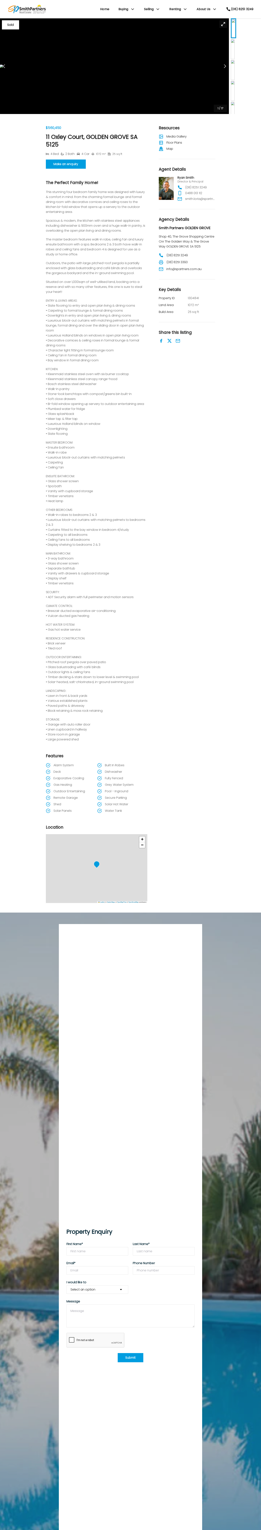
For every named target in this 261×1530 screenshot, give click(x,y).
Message (73, 1301)
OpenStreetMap (133, 902)
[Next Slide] (225, 66)
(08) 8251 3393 (177, 262)
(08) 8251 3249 (196, 187)
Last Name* (141, 1244)
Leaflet (102, 902)
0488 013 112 (193, 193)
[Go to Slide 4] (233, 91)
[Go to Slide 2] (233, 49)
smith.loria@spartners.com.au (200, 199)
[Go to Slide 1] (233, 28)
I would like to (76, 1282)
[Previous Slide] (4, 66)
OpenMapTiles (121, 902)
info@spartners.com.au (184, 269)
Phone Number (144, 1263)
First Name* (74, 1244)
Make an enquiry (65, 164)
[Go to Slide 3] (233, 70)
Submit (130, 1357)
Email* (71, 1263)
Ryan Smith (186, 177)
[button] (114, 66)
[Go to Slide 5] (233, 112)
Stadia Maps (111, 902)
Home (104, 9)
